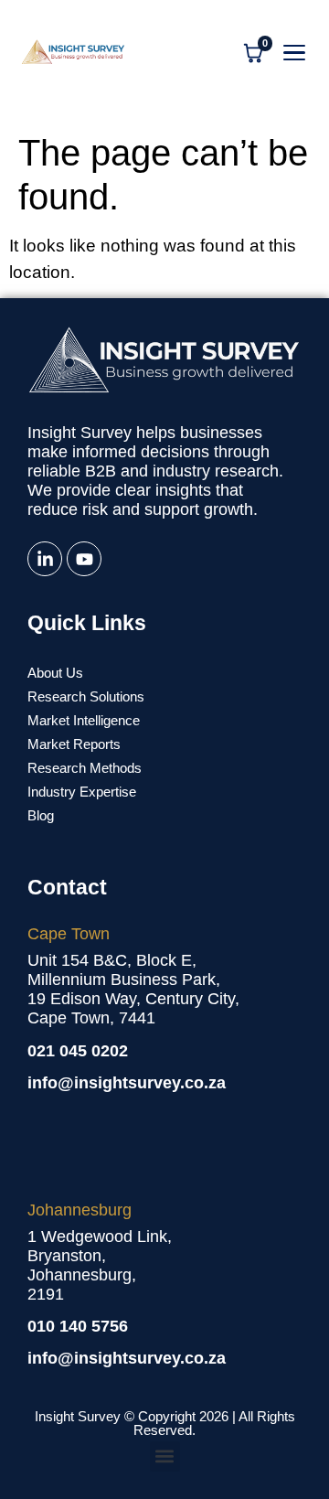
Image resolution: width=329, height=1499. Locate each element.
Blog (40, 815)
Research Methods (84, 768)
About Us (55, 672)
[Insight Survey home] (73, 52)
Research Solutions (85, 696)
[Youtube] (84, 558)
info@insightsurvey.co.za (126, 1083)
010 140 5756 (77, 1326)
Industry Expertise (81, 791)
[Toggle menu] (294, 53)
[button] (165, 1456)
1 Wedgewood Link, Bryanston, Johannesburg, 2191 (99, 1265)
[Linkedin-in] (44, 558)
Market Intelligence (83, 720)
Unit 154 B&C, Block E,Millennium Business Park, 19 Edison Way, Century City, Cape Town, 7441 (133, 989)
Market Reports (74, 744)
